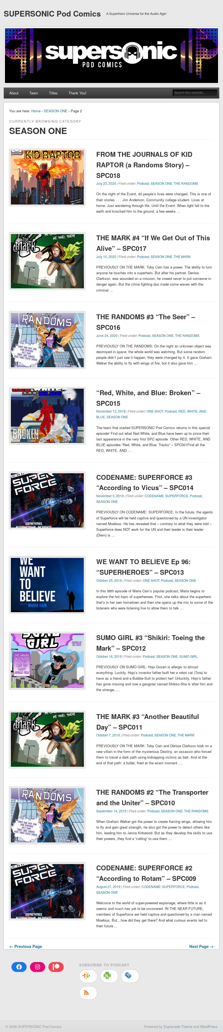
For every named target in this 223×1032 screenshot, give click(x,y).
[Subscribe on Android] (109, 976)
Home (36, 110)
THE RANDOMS (186, 183)
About (13, 92)
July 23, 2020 (106, 183)
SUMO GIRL (188, 656)
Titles (53, 92)
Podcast (143, 183)
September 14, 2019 (111, 811)
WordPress (209, 1026)
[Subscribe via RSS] (88, 993)
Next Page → (201, 946)
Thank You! (77, 92)
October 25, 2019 (109, 580)
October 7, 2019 (108, 735)
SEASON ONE (55, 110)
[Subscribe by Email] (130, 976)
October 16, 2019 (109, 656)
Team (33, 92)
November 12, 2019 (111, 411)
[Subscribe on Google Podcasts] (88, 976)
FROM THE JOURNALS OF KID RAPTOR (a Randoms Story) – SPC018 (144, 164)
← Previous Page (25, 946)
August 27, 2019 (108, 886)
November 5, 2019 (110, 495)
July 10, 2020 (106, 256)
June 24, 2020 (106, 335)
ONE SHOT (155, 411)
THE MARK (182, 256)
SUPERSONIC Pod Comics (52, 13)
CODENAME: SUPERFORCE (166, 495)
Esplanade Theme (178, 1026)
